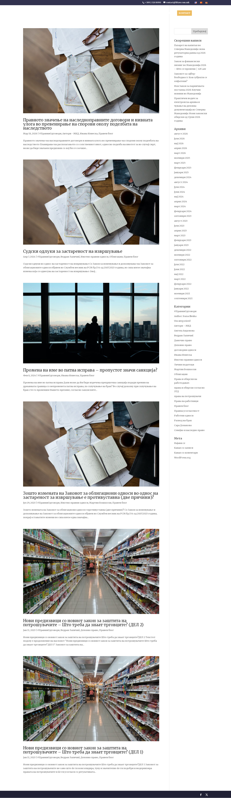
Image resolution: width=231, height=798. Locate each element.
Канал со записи (183, 447)
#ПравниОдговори (50, 133)
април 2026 (180, 148)
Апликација (201, 13)
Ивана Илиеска (89, 133)
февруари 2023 (182, 240)
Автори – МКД (182, 325)
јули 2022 (179, 264)
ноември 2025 (182, 158)
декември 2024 (182, 177)
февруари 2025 (182, 167)
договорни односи (185, 350)
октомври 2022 (183, 259)
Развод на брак (183, 420)
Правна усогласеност (186, 410)
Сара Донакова (183, 425)
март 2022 (180, 279)
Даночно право (183, 340)
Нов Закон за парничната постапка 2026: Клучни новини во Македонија (189, 90)
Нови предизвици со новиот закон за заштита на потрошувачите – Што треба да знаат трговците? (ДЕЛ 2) (83, 622)
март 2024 (180, 206)
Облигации (116, 256)
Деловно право (89, 630)
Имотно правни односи (94, 256)
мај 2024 (179, 196)
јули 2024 (179, 187)
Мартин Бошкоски (100, 502)
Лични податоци (184, 364)
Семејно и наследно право (189, 430)
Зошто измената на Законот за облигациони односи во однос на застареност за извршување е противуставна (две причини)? (90, 495)
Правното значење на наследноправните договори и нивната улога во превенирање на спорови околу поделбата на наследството (88, 124)
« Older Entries (31, 785)
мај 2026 (179, 143)
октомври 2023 (182, 216)
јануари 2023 (181, 245)
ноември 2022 (182, 254)
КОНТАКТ (184, 13)
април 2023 (180, 230)
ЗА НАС (104, 13)
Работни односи (183, 415)
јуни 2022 (179, 269)
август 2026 (181, 133)
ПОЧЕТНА (92, 13)
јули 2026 (179, 138)
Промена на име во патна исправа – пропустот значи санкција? (90, 370)
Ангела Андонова (184, 330)
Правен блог (106, 133)
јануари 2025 (181, 172)
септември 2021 (183, 298)
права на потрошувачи (187, 396)
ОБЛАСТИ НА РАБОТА (134, 13)
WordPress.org (182, 457)
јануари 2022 (181, 288)
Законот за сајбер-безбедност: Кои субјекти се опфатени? (190, 77)
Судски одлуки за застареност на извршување (72, 251)
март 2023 (179, 235)
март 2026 (180, 153)
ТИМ (117, 13)
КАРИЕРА (169, 13)
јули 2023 (179, 225)
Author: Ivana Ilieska (185, 316)
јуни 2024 (179, 191)
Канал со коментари (186, 452)
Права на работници (186, 401)
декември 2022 (182, 250)
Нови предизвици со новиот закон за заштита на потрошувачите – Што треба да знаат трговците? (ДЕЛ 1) (83, 750)
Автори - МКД (70, 133)
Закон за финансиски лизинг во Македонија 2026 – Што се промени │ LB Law (190, 65)
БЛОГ (155, 13)
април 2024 (180, 201)
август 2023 (180, 220)
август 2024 (181, 182)
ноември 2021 (182, 293)
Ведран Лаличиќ (70, 256)
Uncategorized (182, 320)
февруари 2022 (182, 284)
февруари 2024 (183, 211)
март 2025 (180, 162)
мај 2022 (178, 274)
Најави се (179, 443)
